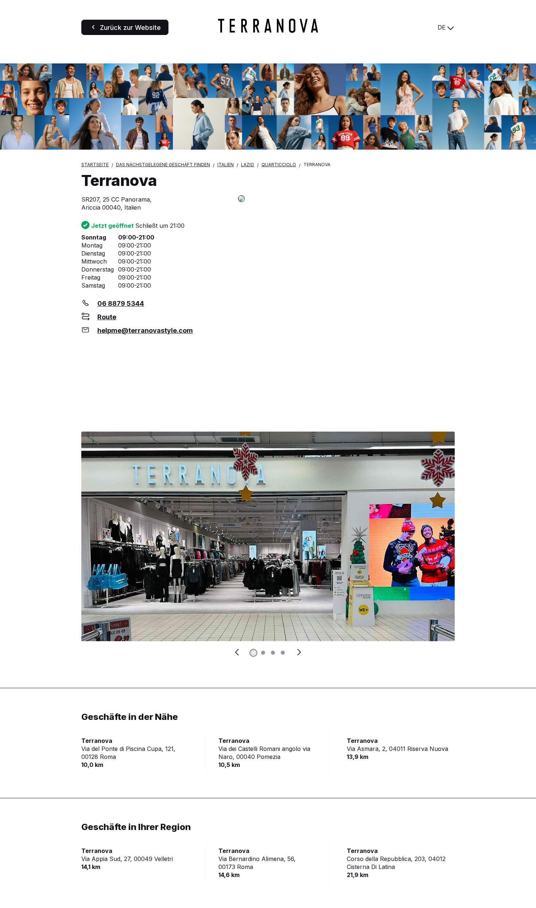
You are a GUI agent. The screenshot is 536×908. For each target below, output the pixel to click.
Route (106, 317)
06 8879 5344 (120, 303)
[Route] (346, 199)
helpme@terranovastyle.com (145, 330)
